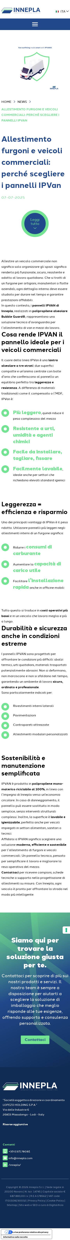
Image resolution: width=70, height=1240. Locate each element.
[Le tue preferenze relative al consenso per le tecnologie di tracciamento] (66, 930)
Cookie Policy (55, 1200)
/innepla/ (15, 1165)
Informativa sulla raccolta (15, 1237)
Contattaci (35, 1039)
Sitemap (12, 1205)
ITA (63, 11)
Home (6, 101)
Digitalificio (56, 1205)
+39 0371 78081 (19, 1151)
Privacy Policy (36, 1200)
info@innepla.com (20, 1158)
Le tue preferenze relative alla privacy (30, 1232)
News (22, 101)
